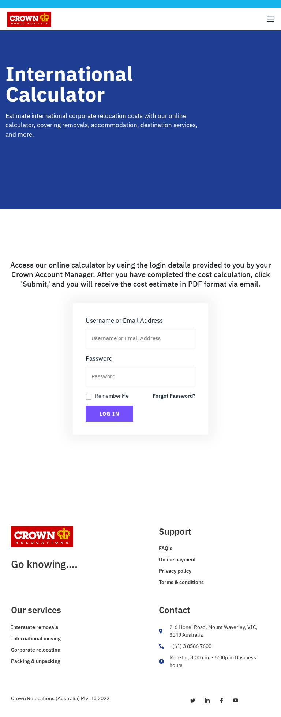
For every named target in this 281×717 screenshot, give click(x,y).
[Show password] (182, 377)
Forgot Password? (174, 395)
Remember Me (112, 395)
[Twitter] (189, 700)
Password (99, 358)
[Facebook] (218, 700)
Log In (109, 413)
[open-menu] (269, 19)
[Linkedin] (204, 700)
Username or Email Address (124, 320)
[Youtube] (232, 700)
